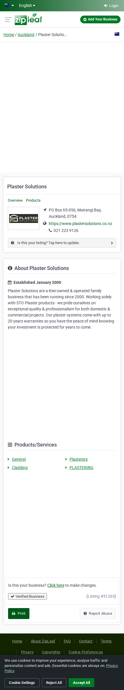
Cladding (20, 467)
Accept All (81, 682)
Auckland (26, 34)
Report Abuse (100, 613)
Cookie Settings (22, 682)
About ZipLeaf (43, 641)
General (19, 459)
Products (33, 200)
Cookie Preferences (86, 652)
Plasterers (78, 459)
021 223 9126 (66, 230)
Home (8, 34)
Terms (106, 641)
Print (20, 613)
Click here (55, 585)
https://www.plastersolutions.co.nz (80, 223)
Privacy (27, 652)
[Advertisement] (62, 106)
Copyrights (51, 652)
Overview (15, 200)
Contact (86, 641)
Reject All (54, 682)
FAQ (67, 641)
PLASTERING (81, 467)
